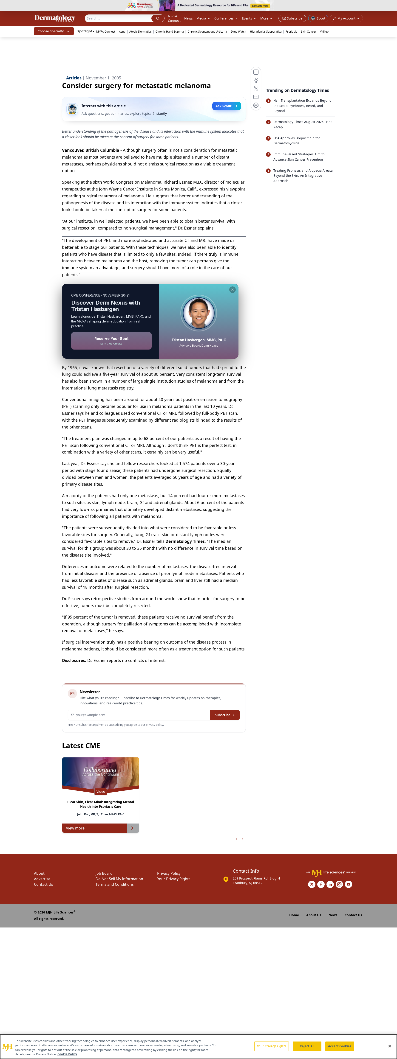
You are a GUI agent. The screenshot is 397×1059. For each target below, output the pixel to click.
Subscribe (222, 715)
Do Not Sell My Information (119, 878)
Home (294, 915)
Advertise (42, 878)
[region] (198, 1046)
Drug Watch (238, 32)
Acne (122, 32)
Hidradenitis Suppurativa (266, 32)
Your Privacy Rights (173, 878)
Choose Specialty (51, 31)
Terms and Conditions (115, 884)
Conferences (224, 18)
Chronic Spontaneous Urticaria (207, 32)
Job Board (104, 873)
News (188, 18)
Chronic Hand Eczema (170, 32)
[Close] (390, 1046)
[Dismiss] (232, 289)
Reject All (307, 1046)
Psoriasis (291, 32)
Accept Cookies (339, 1046)
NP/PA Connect (174, 18)
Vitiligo (324, 32)
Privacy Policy (169, 873)
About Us (313, 915)
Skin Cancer (308, 32)
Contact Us (43, 884)
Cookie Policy (67, 1054)
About (39, 873)
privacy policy (154, 725)
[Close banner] (391, 6)
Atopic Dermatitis (140, 32)
